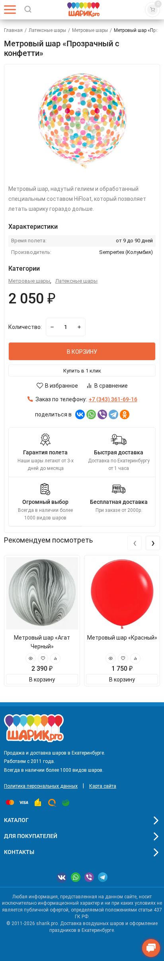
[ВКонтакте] (80, 414)
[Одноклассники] (124, 414)
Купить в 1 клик (82, 371)
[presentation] (134, 543)
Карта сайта (102, 786)
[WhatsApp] (91, 414)
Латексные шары (47, 30)
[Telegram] (113, 414)
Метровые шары (90, 30)
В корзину (42, 679)
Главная (13, 30)
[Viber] (102, 414)
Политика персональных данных (41, 786)
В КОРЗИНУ (82, 352)
